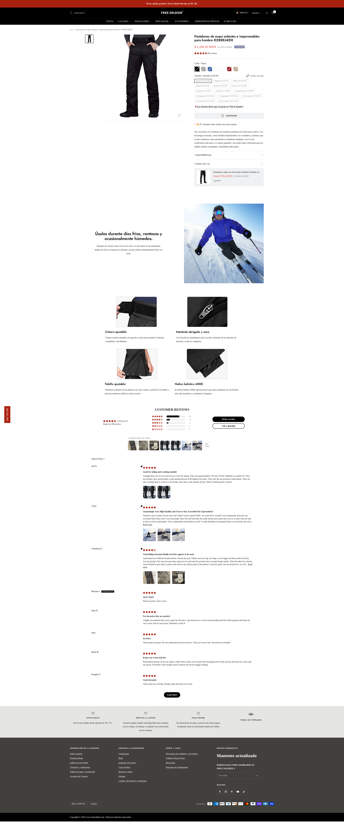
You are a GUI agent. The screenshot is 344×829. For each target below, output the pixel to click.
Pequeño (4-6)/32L (221, 81)
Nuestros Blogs (76, 758)
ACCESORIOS (182, 21)
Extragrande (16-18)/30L (244, 91)
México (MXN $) (78, 804)
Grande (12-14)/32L (203, 91)
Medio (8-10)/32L (203, 86)
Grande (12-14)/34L (223, 91)
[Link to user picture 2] (163, 492)
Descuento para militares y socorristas (182, 754)
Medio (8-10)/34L (220, 86)
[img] (149, 468)
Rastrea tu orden (125, 772)
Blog (121, 758)
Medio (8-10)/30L (240, 81)
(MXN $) (243, 13)
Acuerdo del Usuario (79, 776)
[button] (201, 53)
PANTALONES (142, 21)
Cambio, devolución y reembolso (133, 781)
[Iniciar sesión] (267, 13)
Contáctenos (124, 754)
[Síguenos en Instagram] (226, 792)
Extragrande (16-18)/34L (228, 96)
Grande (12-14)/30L (239, 86)
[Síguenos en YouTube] (238, 792)
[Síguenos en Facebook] (220, 792)
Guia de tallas (124, 767)
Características (203, 155)
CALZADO (123, 21)
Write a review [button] (228, 419)
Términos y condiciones (80, 767)
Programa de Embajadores (177, 767)
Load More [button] (172, 695)
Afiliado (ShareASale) (175, 758)
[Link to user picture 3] (178, 534)
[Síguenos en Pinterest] (232, 792)
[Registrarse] (257, 775)
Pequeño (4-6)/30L (203, 81)
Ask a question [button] (228, 426)
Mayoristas (170, 763)
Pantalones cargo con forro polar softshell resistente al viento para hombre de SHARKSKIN (237, 172)
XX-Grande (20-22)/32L (251, 96)
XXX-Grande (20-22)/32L (229, 101)
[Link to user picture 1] (149, 492)
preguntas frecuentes (127, 763)
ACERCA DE (230, 21)
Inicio (72, 30)
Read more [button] (147, 525)
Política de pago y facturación (82, 772)
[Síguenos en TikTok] (244, 792)
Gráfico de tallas (257, 76)
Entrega (122, 776)
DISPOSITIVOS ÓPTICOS (207, 21)
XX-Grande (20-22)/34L (205, 101)
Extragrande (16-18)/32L (205, 96)
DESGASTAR (162, 21)
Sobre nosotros (76, 754)
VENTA (109, 21)
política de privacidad (79, 763)
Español (255, 13)
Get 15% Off (7, 414)
